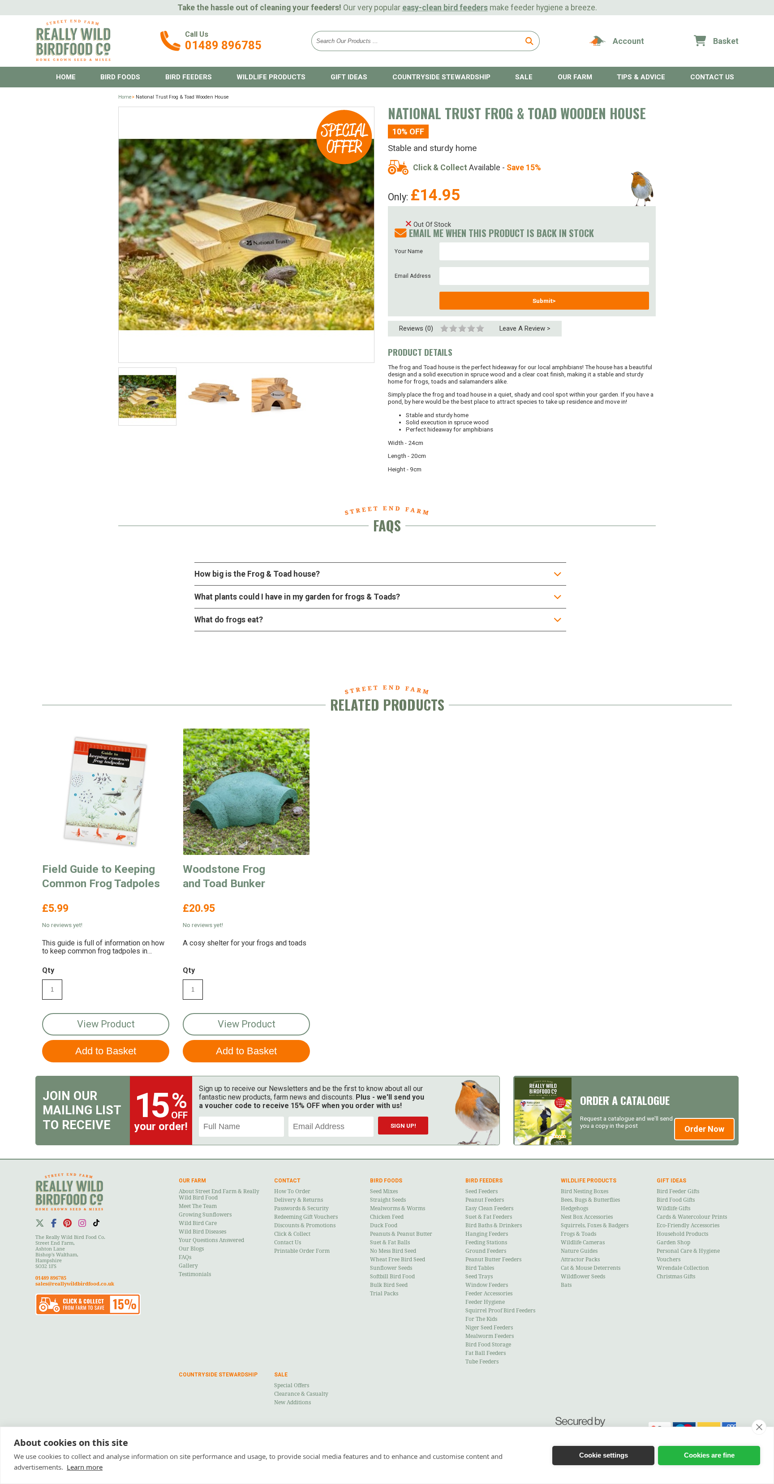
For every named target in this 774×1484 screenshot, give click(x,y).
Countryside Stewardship (441, 77)
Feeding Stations (486, 1242)
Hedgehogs (574, 1208)
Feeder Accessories (488, 1293)
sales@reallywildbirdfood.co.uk (74, 1284)
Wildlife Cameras (583, 1242)
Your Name (409, 251)
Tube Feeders (482, 1362)
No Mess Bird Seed (393, 1251)
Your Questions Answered (211, 1240)
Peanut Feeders (484, 1200)
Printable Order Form (302, 1251)
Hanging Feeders (486, 1234)
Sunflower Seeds (391, 1268)
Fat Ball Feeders (485, 1353)
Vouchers (668, 1259)
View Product (106, 1024)
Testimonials (195, 1274)
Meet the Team (198, 1206)
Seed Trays (479, 1276)
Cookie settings (603, 1455)
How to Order (292, 1191)
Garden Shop (673, 1242)
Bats (566, 1285)
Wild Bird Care (198, 1223)
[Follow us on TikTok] (96, 1222)
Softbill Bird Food (392, 1276)
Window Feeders (486, 1285)
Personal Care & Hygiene (688, 1251)
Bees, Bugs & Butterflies (590, 1200)
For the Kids (481, 1319)
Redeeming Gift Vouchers (306, 1217)
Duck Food (383, 1225)
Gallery (188, 1266)
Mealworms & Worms (397, 1208)
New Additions (292, 1402)
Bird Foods (120, 77)
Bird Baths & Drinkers (493, 1225)
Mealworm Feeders (489, 1336)
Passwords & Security (301, 1208)
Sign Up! (403, 1125)
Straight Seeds (388, 1200)
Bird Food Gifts (676, 1200)
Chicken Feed (387, 1217)
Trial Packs (384, 1293)
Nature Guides (579, 1251)
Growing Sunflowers (205, 1215)
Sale (524, 77)
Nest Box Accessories (587, 1217)
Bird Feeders (188, 77)
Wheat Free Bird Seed (397, 1259)
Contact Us (287, 1242)
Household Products (682, 1234)
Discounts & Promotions (304, 1225)
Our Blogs (191, 1249)
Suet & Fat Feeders (488, 1217)
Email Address (413, 276)
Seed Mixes (384, 1191)
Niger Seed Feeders (489, 1327)
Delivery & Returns (298, 1200)
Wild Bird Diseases (202, 1232)
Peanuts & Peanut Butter (401, 1234)
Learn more (85, 1466)
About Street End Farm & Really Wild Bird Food (219, 1194)
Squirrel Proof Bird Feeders (500, 1310)
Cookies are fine (709, 1455)
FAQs (185, 1257)
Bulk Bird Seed (389, 1285)
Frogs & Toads (578, 1234)
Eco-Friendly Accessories (688, 1225)
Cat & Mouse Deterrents (590, 1268)
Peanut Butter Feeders (493, 1259)
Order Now (704, 1129)
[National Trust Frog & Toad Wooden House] (246, 234)
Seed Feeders (481, 1191)
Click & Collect (292, 1234)
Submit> (544, 300)
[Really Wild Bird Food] (73, 58)
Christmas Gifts (676, 1276)
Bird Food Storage (488, 1345)
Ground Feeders (485, 1251)
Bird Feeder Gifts (678, 1191)
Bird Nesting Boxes (584, 1191)
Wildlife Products (270, 77)
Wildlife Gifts (673, 1208)
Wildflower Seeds (583, 1276)
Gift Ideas (349, 77)
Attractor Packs (580, 1259)
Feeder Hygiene (485, 1302)
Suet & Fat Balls (390, 1242)
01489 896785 (223, 45)
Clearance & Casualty (301, 1394)
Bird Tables (479, 1268)
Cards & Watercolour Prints (692, 1217)
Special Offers (291, 1385)
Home (66, 77)
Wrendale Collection (683, 1268)
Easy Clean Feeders (489, 1208)
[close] (759, 1427)
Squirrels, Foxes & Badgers (594, 1225)
